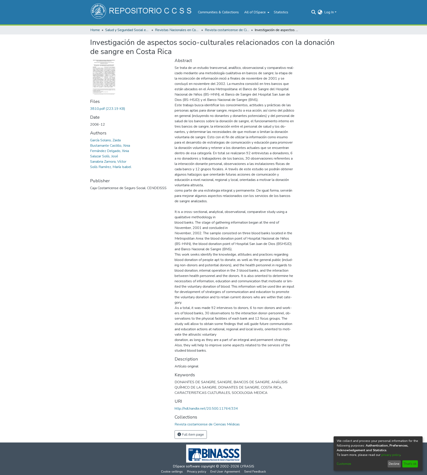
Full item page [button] (192, 434)
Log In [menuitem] (329, 12)
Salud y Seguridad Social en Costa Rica (127, 30)
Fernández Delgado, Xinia (109, 150)
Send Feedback (255, 471)
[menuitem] (256, 12)
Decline (394, 464)
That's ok (410, 464)
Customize (344, 464)
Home (95, 30)
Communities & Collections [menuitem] (218, 12)
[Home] (141, 12)
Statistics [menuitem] (281, 12)
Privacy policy (196, 471)
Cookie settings (172, 471)
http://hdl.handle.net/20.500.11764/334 (206, 408)
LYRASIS (247, 466)
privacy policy (390, 455)
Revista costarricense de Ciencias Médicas (227, 30)
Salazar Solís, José (104, 156)
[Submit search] (313, 12)
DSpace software (186, 466)
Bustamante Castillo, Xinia (110, 145)
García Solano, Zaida (105, 140)
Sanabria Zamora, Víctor (108, 161)
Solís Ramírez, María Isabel (110, 166)
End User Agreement (225, 471)
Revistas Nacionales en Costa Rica (177, 30)
